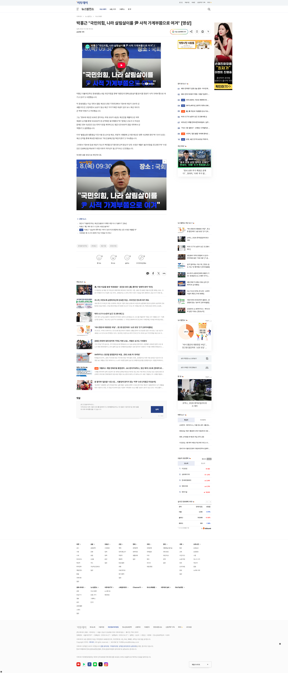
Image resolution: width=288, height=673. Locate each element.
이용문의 (147, 627)
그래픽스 (122, 9)
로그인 (181, 2)
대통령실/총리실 (167, 548)
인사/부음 (182, 566)
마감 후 (196, 563)
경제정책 (135, 548)
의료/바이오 (122, 570)
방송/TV (79, 595)
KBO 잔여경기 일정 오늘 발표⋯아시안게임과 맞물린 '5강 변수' (202, 89)
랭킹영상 (107, 595)
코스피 (186, 463)
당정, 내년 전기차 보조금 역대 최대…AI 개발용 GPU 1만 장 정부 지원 (207, 139)
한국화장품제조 (186, 480)
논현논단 (196, 548)
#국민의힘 (113, 246)
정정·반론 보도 (157, 627)
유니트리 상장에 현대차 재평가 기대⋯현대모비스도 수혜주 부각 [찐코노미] (198, 276)
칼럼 (195, 566)
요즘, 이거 (113, 9)
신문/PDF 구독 (201, 2)
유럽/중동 (149, 566)
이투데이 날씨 (165, 587)
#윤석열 (103, 246)
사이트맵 (188, 627)
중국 (148, 559)
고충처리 (138, 627)
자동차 (120, 555)
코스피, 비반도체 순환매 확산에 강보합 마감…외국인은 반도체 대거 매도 (121, 300)
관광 (77, 591)
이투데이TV (108, 587)
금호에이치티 (186, 474)
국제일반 (149, 552)
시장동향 (107, 548)
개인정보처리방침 (113, 627)
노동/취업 (182, 559)
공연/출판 (79, 606)
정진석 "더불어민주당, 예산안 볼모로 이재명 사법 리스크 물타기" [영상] (103, 223)
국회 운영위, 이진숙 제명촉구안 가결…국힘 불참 (200, 100)
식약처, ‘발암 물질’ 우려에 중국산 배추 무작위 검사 (201, 134)
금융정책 (93, 548)
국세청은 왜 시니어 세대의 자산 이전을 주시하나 (95, 233)
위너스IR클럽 (151, 587)
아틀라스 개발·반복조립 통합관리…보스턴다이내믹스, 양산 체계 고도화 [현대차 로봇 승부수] (132, 368)
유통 (120, 566)
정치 (164, 544)
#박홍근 (94, 246)
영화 (77, 598)
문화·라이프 (80, 587)
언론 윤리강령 (104, 646)
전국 (180, 563)
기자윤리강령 (114, 646)
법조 (180, 548)
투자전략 (203, 420)
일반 (77, 581)
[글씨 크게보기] (208, 31)
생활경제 (135, 555)
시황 (77, 552)
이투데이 (79, 16)
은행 (92, 552)
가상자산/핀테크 (95, 566)
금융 (92, 544)
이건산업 (184, 468)
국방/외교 (166, 555)
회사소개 (92, 627)
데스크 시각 (197, 559)
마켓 (77, 544)
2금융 (92, 559)
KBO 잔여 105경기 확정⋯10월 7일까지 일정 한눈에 (198, 94)
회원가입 (187, 2)
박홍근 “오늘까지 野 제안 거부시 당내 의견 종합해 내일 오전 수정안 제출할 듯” (108, 230)
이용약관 (101, 627)
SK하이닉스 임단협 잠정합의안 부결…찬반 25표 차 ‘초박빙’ (117, 354)
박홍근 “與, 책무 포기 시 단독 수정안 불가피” (94, 227)
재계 (120, 548)
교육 (180, 552)
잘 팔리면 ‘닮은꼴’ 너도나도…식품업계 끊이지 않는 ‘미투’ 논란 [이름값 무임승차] (125, 382)
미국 (148, 555)
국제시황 (78, 578)
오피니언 (196, 544)
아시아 (149, 563)
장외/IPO (79, 559)
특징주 (186, 420)
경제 (134, 544)
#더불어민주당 (82, 246)
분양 (106, 559)
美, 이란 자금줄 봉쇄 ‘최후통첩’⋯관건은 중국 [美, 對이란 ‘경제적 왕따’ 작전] (123, 287)
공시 (77, 548)
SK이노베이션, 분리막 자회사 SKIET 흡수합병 (199, 106)
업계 (106, 552)
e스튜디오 (107, 591)
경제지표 (135, 552)
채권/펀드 (79, 570)
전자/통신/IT (122, 552)
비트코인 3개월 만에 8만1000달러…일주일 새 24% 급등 (200, 122)
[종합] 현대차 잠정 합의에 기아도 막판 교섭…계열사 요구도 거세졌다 (120, 341)
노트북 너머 (197, 570)
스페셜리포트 (123, 587)
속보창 (193, 2)
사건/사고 (182, 555)
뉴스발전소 (88, 9)
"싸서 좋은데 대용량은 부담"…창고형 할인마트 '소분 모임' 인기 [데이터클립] (123, 327)
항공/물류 (121, 563)
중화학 (120, 559)
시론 (195, 555)
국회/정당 (166, 552)
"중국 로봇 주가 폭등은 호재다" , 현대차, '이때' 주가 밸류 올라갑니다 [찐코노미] (194, 173)
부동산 (107, 544)
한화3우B (185, 486)
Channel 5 (137, 587)
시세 (77, 555)
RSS (208, 2)
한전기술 (184, 492)
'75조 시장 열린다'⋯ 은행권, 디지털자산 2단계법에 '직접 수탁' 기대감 (204, 128)
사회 (180, 544)
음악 (77, 602)
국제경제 (149, 548)
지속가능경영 (179, 587)
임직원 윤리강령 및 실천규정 (127, 646)
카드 (92, 563)
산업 (120, 544)
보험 (92, 555)
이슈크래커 (103, 9)
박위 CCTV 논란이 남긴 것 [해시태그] (109, 314)
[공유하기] (191, 31)
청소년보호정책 (127, 627)
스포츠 (78, 610)
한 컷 (129, 9)
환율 (77, 574)
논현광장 (196, 552)
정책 (106, 555)
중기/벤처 (121, 574)
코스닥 (203, 463)
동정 (180, 570)
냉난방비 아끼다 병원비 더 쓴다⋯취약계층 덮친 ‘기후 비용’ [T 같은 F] (198, 258)
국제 (148, 544)
